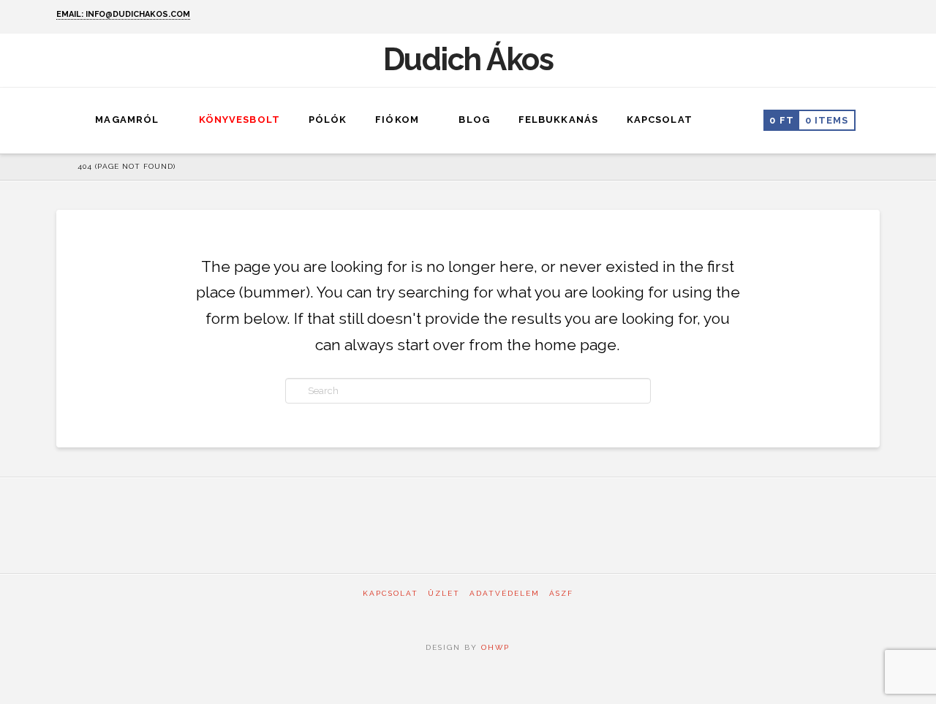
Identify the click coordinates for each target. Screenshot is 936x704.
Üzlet (444, 593)
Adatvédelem (504, 593)
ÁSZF (561, 593)
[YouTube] (873, 16)
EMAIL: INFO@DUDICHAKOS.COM (123, 14)
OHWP (494, 647)
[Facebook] (854, 16)
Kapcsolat (390, 593)
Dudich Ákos (468, 60)
